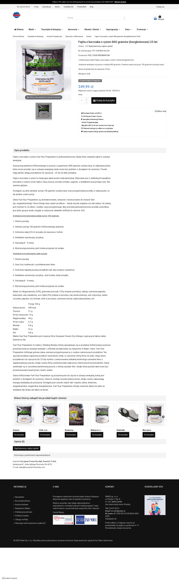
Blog (91, 7)
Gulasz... (17, 430)
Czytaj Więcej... (59, 512)
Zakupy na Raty (20, 519)
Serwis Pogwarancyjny (90, 122)
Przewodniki (81, 7)
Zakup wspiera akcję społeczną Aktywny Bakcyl (100, 131)
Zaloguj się (160, 7)
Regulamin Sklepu (21, 508)
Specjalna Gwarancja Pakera (93, 119)
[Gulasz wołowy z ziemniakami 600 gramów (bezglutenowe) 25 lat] (24, 414)
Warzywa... (147, 430)
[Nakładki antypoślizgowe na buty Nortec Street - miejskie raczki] (128, 414)
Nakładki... (121, 430)
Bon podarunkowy (21, 501)
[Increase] (86, 98)
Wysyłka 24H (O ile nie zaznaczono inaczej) (98, 125)
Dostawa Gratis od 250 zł (92, 113)
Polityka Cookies (21, 516)
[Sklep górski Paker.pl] (37, 15)
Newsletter (18, 497)
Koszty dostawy (20, 504)
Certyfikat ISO (68, 7)
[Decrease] (86, 102)
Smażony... (70, 430)
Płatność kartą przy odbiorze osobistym (98, 128)
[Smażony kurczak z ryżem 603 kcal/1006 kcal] (76, 414)
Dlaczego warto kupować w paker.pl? (29, 523)
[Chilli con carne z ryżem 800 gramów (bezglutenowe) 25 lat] (50, 414)
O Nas (36, 7)
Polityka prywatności (22, 512)
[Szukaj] (124, 17)
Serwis (57, 7)
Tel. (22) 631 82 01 (23, 7)
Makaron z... (96, 430)
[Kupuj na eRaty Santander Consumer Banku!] (160, 111)
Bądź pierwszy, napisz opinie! (101, 46)
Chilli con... (44, 430)
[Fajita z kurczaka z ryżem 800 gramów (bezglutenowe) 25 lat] (44, 111)
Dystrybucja (46, 7)
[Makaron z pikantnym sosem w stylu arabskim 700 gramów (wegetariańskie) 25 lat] (102, 414)
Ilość (80, 95)
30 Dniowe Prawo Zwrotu (92, 116)
